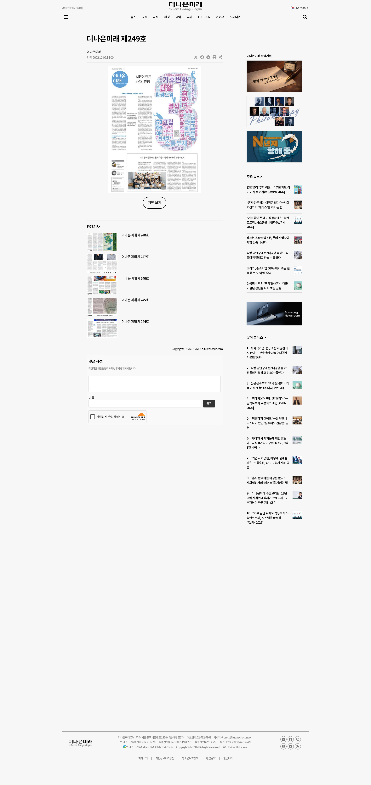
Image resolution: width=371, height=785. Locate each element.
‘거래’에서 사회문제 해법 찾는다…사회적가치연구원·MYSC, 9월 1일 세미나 (267, 443)
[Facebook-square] (291, 739)
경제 (144, 17)
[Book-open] (283, 746)
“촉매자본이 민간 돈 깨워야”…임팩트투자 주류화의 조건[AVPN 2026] (267, 403)
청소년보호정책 (190, 758)
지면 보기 (154, 202)
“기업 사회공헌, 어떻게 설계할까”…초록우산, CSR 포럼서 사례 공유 (268, 462)
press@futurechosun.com (238, 737)
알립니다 (228, 758)
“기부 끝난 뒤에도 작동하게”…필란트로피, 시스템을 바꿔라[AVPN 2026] (268, 222)
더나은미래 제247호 (135, 257)
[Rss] (298, 746)
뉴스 (133, 17)
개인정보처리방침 (165, 758)
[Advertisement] (274, 604)
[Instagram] (298, 739)
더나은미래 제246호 (135, 278)
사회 (155, 17)
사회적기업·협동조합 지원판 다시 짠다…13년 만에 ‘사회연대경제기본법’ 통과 (267, 352)
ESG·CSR (204, 17)
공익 (178, 17)
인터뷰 (220, 17)
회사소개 (143, 758)
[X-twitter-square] (283, 739)
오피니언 (235, 17)
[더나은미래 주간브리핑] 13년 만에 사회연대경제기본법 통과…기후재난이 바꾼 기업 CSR (267, 498)
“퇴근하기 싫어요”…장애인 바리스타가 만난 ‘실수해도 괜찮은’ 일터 (267, 423)
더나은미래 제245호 (135, 300)
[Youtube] (291, 746)
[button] (196, 57)
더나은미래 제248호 (135, 235)
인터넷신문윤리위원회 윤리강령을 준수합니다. (150, 747)
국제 (189, 17)
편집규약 (210, 758)
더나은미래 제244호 (135, 321)
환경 (167, 17)
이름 (91, 397)
